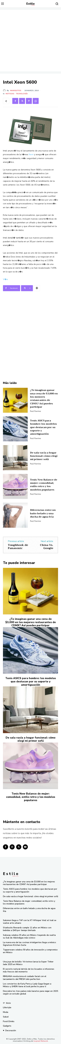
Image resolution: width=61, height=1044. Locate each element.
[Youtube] (25, 847)
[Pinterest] (29, 101)
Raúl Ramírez (35, 411)
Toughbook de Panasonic (18, 547)
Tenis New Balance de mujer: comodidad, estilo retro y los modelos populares (43, 485)
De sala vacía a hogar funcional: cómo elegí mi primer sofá (43, 456)
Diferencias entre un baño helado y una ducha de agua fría (43, 513)
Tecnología (22, 94)
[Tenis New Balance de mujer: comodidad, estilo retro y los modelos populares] (15, 486)
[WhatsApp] (36, 101)
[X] (22, 101)
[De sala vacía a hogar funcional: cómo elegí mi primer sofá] (15, 457)
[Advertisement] (30, 40)
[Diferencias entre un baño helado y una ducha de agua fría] (15, 515)
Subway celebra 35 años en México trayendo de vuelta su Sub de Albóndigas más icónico (29, 936)
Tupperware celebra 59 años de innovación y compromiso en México (30, 951)
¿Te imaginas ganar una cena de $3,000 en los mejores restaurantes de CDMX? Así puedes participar (44, 398)
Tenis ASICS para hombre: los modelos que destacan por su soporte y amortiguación (43, 427)
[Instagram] (12, 847)
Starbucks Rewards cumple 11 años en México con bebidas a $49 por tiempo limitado (27, 929)
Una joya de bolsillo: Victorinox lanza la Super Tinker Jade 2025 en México (28, 963)
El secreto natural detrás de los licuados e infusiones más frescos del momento (28, 970)
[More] (37, 288)
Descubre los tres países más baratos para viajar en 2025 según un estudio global (30, 992)
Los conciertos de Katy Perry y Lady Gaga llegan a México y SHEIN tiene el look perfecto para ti (27, 985)
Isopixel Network (41, 1041)
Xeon (31, 154)
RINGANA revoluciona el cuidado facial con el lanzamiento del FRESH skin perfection (24, 977)
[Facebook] (15, 101)
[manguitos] (5, 90)
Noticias (10, 94)
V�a (5, 279)
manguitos (15, 90)
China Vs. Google (46, 547)
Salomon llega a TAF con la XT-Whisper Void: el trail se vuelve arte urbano (29, 921)
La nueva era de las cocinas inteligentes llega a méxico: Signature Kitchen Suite (29, 943)
